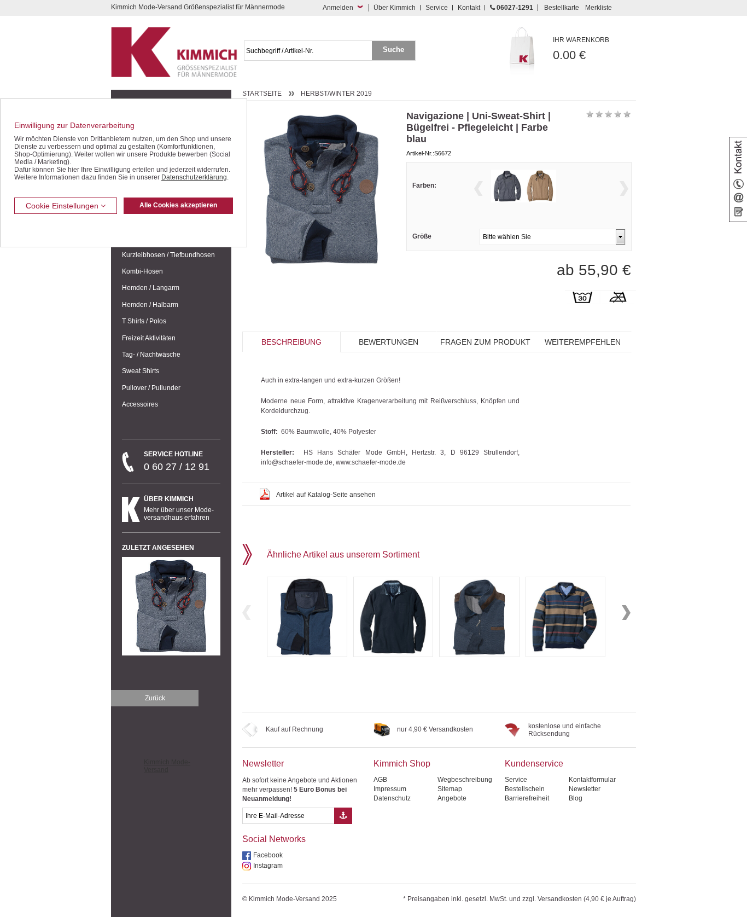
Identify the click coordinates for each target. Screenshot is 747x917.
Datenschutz (392, 798)
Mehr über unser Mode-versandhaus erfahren (179, 508)
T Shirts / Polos (144, 321)
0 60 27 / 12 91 (176, 461)
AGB (380, 779)
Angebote (451, 798)
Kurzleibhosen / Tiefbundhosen (168, 255)
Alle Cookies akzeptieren (178, 205)
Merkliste (598, 7)
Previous (478, 188)
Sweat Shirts (140, 371)
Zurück (155, 698)
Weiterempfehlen (583, 342)
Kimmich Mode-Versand (167, 766)
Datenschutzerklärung (194, 177)
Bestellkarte (561, 7)
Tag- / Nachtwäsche (151, 354)
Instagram (268, 865)
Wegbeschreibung (464, 779)
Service (436, 7)
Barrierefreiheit (527, 798)
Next (624, 188)
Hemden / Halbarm (150, 305)
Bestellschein (525, 789)
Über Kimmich (395, 7)
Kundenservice (534, 763)
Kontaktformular (592, 779)
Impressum (390, 789)
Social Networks (274, 839)
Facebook (268, 855)
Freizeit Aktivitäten (149, 338)
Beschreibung (291, 342)
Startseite (262, 93)
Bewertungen (388, 342)
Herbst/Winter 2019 (336, 93)
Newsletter (263, 763)
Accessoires (140, 404)
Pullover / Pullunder (151, 388)
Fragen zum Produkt (485, 342)
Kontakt (469, 7)
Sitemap (449, 789)
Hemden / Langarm (150, 288)
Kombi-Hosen (142, 271)
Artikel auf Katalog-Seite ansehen (326, 494)
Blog (575, 798)
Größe (421, 236)
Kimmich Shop (402, 763)
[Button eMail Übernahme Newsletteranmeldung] (343, 816)
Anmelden (338, 7)
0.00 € (581, 49)
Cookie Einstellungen (63, 205)
